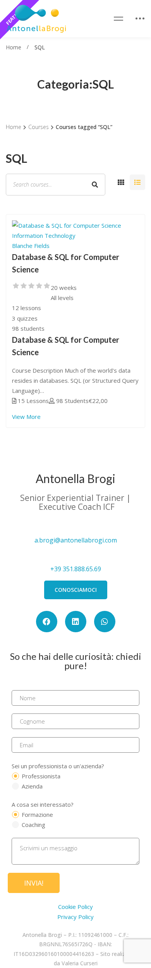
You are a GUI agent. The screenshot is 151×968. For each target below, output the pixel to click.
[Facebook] (46, 621)
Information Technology (44, 235)
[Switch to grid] (121, 182)
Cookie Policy (75, 906)
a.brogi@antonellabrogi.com (75, 540)
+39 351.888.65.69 (75, 569)
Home (13, 47)
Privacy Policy (75, 917)
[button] (75, 590)
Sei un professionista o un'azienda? (58, 766)
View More (26, 416)
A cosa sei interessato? (43, 804)
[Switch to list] (137, 182)
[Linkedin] (75, 621)
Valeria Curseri (80, 963)
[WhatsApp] (104, 621)
